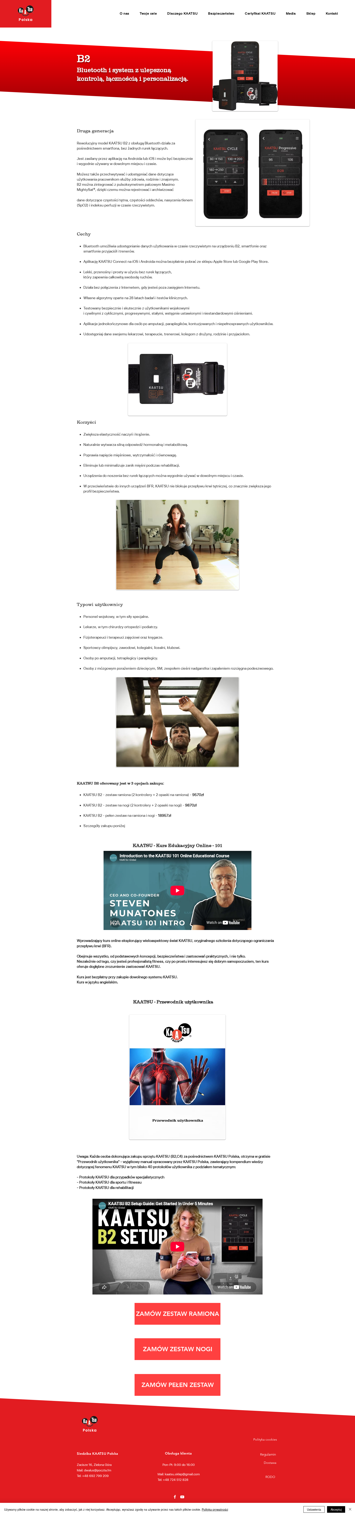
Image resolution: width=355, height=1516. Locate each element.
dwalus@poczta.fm (97, 1470)
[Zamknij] (350, 1509)
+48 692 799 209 (95, 1476)
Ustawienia (314, 1509)
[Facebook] (174, 1496)
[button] (124, 13)
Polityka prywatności (215, 1509)
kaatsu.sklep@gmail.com (182, 1474)
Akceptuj (336, 1509)
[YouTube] (182, 1496)
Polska (25, 19)
